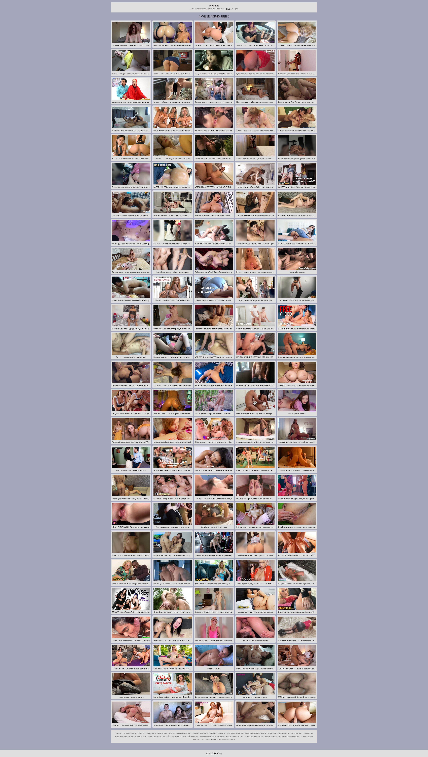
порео (228, 9)
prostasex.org (214, 6)
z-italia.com (217, 753)
